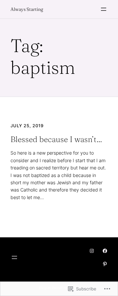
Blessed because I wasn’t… (56, 139)
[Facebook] (105, 250)
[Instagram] (91, 250)
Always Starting (26, 9)
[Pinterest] (105, 264)
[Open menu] (104, 9)
